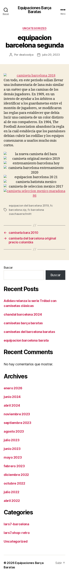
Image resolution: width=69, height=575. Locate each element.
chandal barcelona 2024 (23, 314)
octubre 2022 (14, 483)
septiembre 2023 (17, 423)
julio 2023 (11, 440)
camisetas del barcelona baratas (29, 332)
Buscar (8, 267)
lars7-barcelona (16, 524)
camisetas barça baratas (23, 323)
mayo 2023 (13, 457)
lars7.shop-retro (17, 533)
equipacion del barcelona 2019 (29, 205)
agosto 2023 (14, 431)
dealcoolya (26, 54)
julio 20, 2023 (51, 54)
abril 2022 (12, 501)
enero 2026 (13, 388)
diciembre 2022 (16, 475)
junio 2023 (12, 449)
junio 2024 (12, 397)
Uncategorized (34, 28)
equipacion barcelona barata (26, 340)
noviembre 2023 (17, 414)
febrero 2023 (14, 466)
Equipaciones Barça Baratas (34, 10)
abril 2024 (12, 405)
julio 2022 (11, 492)
